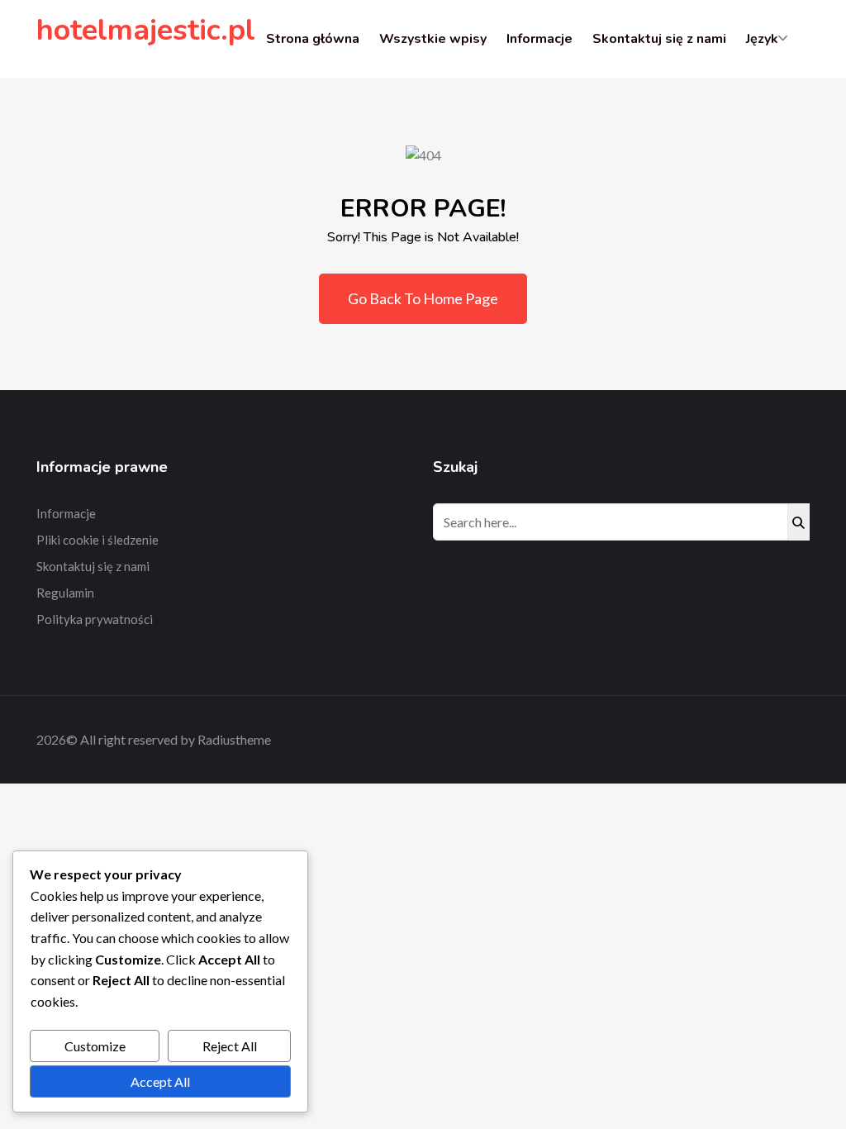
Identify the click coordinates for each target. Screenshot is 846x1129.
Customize (95, 1046)
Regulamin (65, 592)
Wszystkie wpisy (433, 39)
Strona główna (312, 39)
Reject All (229, 1046)
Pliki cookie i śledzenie (97, 539)
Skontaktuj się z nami (659, 39)
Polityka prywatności (94, 619)
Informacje (539, 39)
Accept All (160, 1081)
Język (762, 39)
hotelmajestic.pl (145, 30)
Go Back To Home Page (423, 298)
